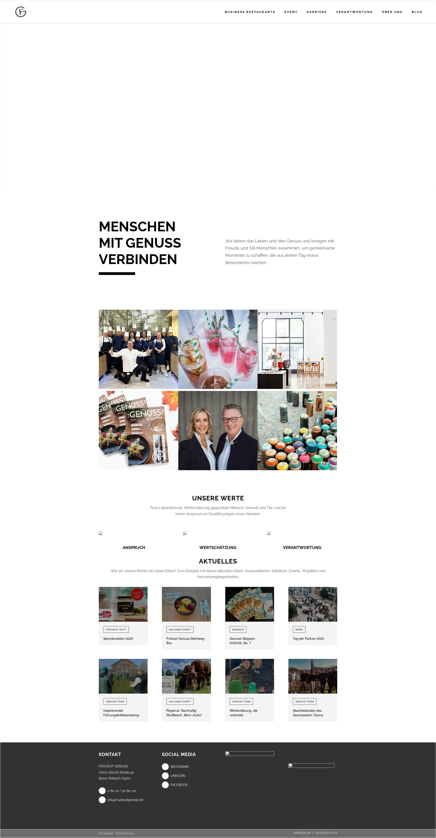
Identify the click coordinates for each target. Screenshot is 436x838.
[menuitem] (250, 11)
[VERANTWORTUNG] (302, 533)
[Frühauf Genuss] (28, 11)
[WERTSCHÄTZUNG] (218, 533)
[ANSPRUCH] (134, 533)
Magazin (238, 629)
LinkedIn (178, 776)
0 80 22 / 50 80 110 (121, 791)
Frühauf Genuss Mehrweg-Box (185, 640)
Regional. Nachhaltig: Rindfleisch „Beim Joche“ (184, 712)
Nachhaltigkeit (180, 629)
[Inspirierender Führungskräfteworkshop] (123, 676)
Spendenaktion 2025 (118, 638)
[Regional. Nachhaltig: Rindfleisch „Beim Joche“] (186, 676)
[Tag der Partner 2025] (312, 604)
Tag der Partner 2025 (308, 638)
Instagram (180, 767)
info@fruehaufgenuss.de (125, 800)
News (299, 629)
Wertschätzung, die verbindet (244, 712)
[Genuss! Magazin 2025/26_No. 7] (249, 604)
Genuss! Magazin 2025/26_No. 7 (242, 640)
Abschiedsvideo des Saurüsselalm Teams (308, 712)
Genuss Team (115, 701)
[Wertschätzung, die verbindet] (249, 676)
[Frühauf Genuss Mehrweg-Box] (186, 604)
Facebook (179, 785)
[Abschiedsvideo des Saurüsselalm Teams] (312, 676)
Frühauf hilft (116, 629)
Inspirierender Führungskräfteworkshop (121, 712)
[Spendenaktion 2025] (123, 604)
